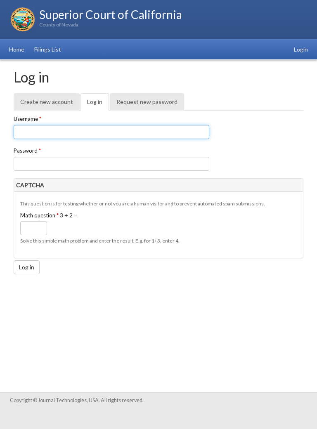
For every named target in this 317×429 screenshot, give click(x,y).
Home (16, 49)
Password (27, 150)
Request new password (146, 101)
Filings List (47, 49)
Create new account (46, 101)
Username (27, 119)
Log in (98, 104)
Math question (39, 215)
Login (301, 49)
